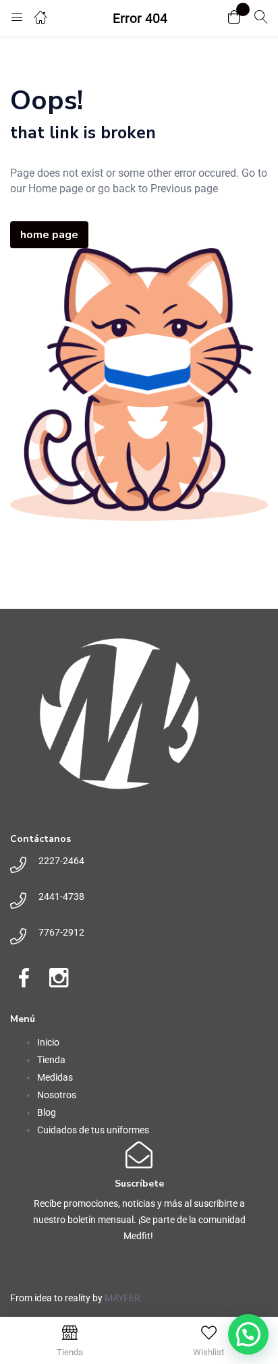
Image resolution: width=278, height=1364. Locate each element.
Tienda (51, 1059)
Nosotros (56, 1094)
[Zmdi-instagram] (59, 978)
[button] (234, 18)
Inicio (48, 1042)
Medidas (55, 1077)
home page (49, 234)
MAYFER (122, 1297)
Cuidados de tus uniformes (93, 1130)
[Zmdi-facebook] (24, 978)
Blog (46, 1112)
